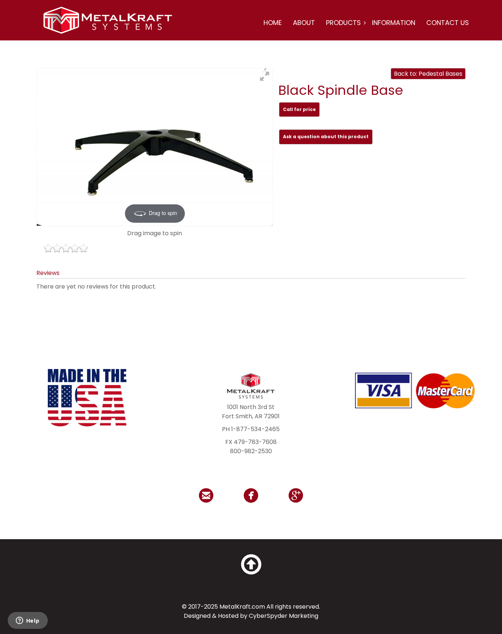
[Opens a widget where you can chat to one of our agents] (27, 621)
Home (272, 22)
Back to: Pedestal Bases (428, 73)
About (304, 22)
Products (343, 22)
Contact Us (447, 22)
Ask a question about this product (326, 136)
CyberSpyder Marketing (283, 616)
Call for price (299, 109)
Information (393, 22)
